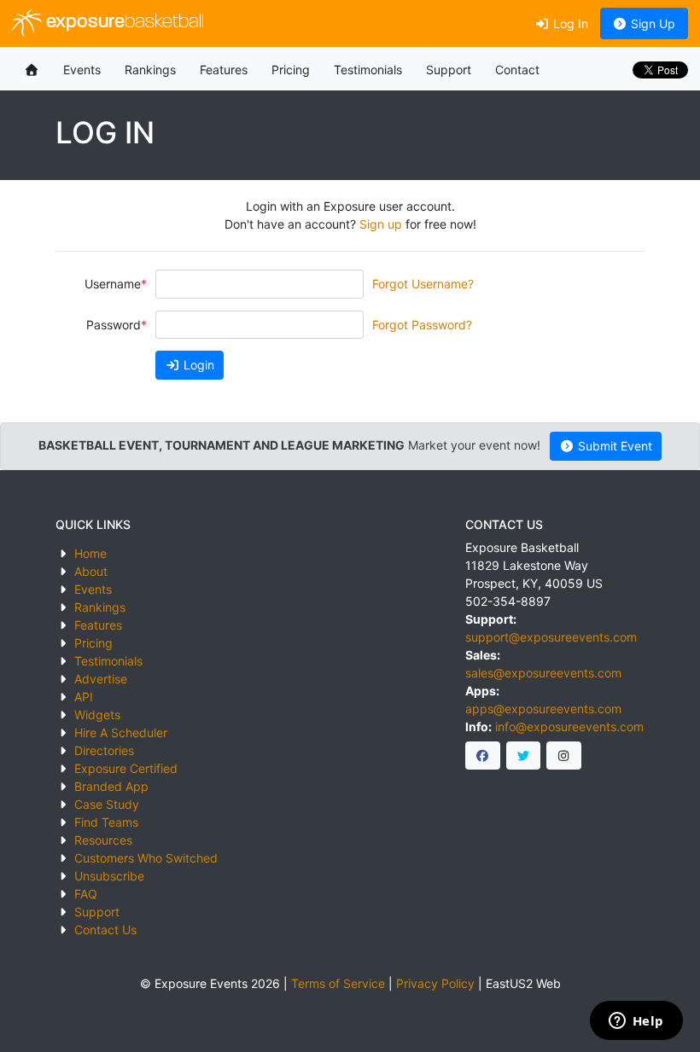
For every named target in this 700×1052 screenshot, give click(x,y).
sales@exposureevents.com (543, 672)
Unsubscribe (109, 876)
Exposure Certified (126, 768)
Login (197, 364)
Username (113, 283)
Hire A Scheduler (120, 732)
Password (113, 324)
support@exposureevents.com (551, 637)
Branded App (111, 786)
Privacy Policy (435, 983)
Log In (569, 23)
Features (224, 69)
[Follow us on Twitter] (523, 755)
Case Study (106, 804)
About (91, 571)
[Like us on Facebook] (482, 755)
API (83, 696)
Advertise (100, 678)
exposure (123, 22)
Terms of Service (338, 983)
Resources (103, 840)
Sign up (380, 224)
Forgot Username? (423, 283)
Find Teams (106, 822)
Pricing (290, 69)
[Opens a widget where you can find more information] (636, 1022)
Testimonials (368, 69)
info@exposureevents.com (569, 726)
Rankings (150, 69)
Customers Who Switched (146, 858)
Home (90, 553)
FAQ (85, 893)
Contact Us (105, 929)
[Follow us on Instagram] (563, 755)
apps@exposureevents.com (543, 708)
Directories (104, 750)
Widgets (97, 714)
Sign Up (651, 23)
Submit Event (613, 446)
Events (82, 69)
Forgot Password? (422, 324)
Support (448, 69)
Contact (517, 69)
